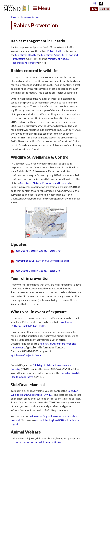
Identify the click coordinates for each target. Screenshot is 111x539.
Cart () (104, 9)
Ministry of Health (25, 54)
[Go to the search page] (95, 3)
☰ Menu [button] (41, 8)
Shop (94, 9)
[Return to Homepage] (14, 8)
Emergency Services (30, 17)
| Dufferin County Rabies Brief (39, 250)
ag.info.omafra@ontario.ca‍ (26, 355)
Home (13, 17)
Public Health (54, 51)
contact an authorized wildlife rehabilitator (37, 442)
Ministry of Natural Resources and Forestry (44, 183)
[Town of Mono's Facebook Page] (102, 3)
